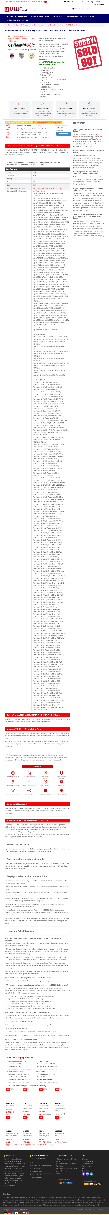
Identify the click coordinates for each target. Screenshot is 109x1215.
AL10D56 (26, 1103)
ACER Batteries (37, 25)
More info (63, 134)
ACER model (52, 25)
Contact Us (69, 2)
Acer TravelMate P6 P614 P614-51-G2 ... (19, 1082)
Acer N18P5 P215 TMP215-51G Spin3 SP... (20, 1079)
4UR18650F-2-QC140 (54, 188)
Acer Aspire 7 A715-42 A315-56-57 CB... (19, 1074)
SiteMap (85, 1159)
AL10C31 (9, 1131)
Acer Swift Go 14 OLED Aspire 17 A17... (47, 1066)
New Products (37, 1178)
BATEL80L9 (10, 1103)
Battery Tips (86, 1166)
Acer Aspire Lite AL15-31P (15, 1064)
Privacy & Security (39, 1159)
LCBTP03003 (43, 1103)
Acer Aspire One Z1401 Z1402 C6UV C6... (20, 1069)
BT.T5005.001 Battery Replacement (72, 25)
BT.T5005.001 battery (45, 1144)
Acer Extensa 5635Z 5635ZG (16, 1071)
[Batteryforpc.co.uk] (15, 9)
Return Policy (99, 4)
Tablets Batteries (71, 16)
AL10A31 (58, 1103)
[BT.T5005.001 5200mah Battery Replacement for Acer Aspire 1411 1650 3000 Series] (22, 38)
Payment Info (37, 1168)
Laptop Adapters (23, 16)
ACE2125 (49, 59)
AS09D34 (58, 1131)
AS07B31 (42, 1131)
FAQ (102, 1209)
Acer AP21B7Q (41, 1077)
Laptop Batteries (88, 16)
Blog (26, 20)
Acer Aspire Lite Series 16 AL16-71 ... (47, 1064)
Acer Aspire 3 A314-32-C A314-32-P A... (47, 1082)
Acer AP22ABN (41, 1071)
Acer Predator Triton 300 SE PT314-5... (19, 1077)
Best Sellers (36, 1174)
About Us (80, 2)
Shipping (90, 2)
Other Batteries (14, 20)
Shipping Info (37, 1171)
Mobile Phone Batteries (54, 16)
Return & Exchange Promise (42, 1165)
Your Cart (77, 9)
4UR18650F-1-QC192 (40, 188)
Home (11, 16)
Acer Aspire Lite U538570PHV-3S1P (18, 1061)
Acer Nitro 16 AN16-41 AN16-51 (45, 1079)
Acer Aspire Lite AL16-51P (44, 1061)
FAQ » (58, 1173)
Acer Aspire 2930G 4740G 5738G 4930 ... (48, 1069)
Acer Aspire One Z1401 (15, 1066)
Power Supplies (37, 16)
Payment (99, 2)
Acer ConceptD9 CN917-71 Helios (46, 1074)
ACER (47, 70)
